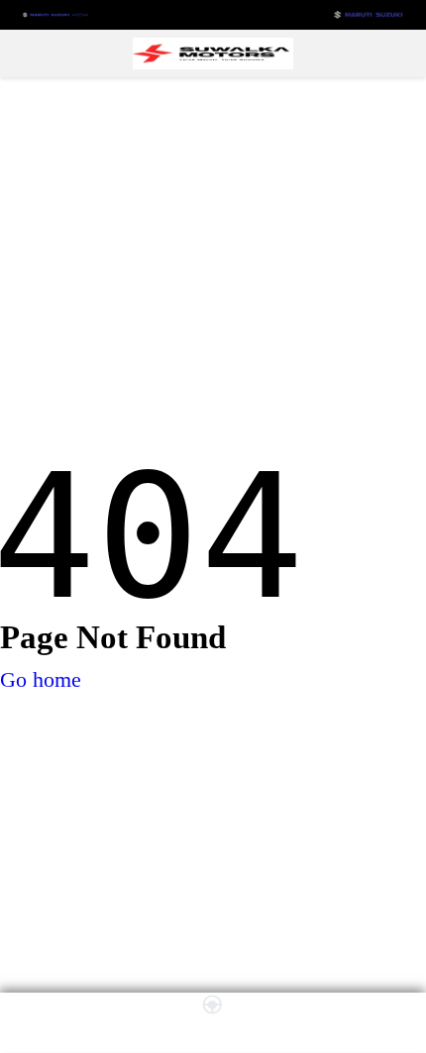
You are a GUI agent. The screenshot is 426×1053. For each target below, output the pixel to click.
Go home (40, 679)
